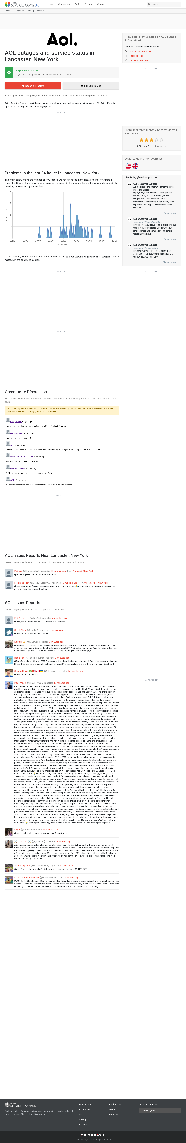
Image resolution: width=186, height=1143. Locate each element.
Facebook (113, 1114)
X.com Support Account (141, 51)
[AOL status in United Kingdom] (135, 166)
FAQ (77, 4)
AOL (30, 11)
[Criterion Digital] (93, 1135)
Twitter (112, 1109)
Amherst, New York (83, 571)
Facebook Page (137, 56)
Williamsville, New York (96, 582)
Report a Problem (34, 85)
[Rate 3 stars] (151, 140)
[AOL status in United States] (128, 166)
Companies (64, 4)
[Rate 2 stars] (146, 140)
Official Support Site (139, 60)
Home (50, 4)
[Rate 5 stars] (161, 140)
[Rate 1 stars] (141, 140)
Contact (101, 4)
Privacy (88, 4)
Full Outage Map (92, 85)
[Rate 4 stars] (156, 140)
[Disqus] (62, 451)
